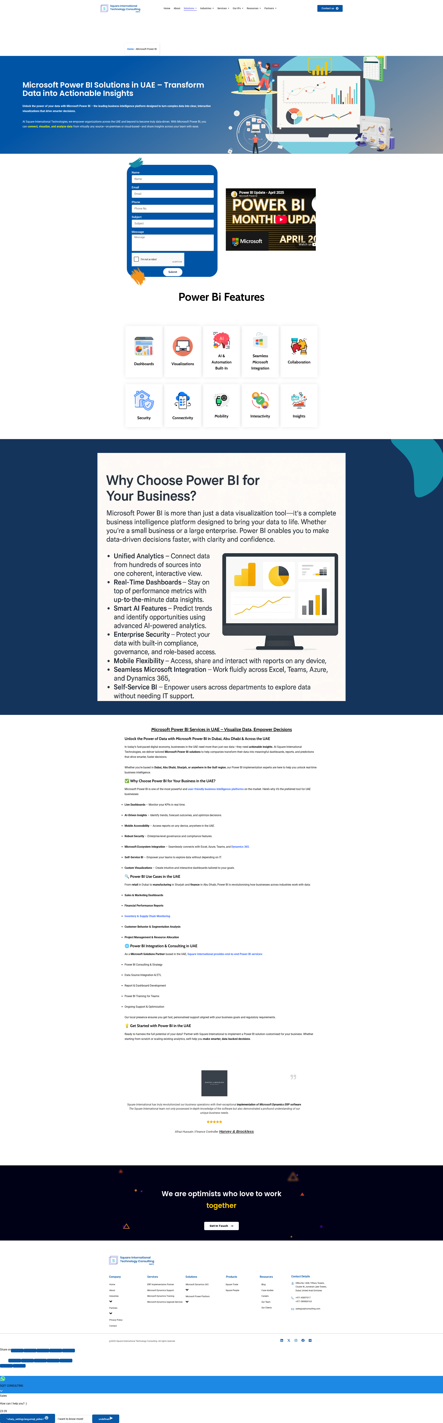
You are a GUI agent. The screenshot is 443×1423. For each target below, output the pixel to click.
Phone (136, 202)
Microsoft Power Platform (198, 1296)
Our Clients (266, 1307)
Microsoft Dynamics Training (160, 1296)
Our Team (265, 1302)
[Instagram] (296, 1340)
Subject (137, 217)
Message (138, 232)
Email (135, 187)
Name (135, 172)
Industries (114, 1296)
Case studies (267, 1290)
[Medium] (310, 1340)
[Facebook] (303, 1340)
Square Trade (232, 1284)
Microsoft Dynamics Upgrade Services (165, 1302)
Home (130, 49)
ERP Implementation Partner (160, 1284)
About (112, 1290)
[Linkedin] (282, 1340)
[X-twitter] (289, 1340)
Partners (113, 1308)
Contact (113, 1326)
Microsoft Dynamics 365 (197, 1284)
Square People (232, 1290)
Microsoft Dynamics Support (160, 1290)
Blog (263, 1284)
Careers (265, 1296)
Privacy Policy (116, 1320)
